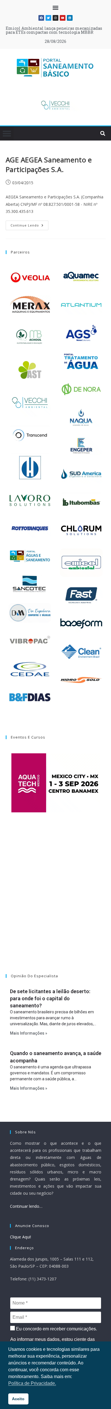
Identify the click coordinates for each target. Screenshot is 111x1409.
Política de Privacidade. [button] (32, 1383)
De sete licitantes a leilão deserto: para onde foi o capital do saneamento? (50, 998)
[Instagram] (55, 18)
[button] (55, 7)
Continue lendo (29, 224)
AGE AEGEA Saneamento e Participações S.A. (49, 164)
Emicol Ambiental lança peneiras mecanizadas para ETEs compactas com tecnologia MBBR (54, 30)
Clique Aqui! (20, 1237)
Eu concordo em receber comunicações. (56, 1328)
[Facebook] (41, 18)
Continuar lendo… (26, 1206)
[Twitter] (48, 18)
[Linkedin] (70, 18)
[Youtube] (62, 18)
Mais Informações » (28, 1033)
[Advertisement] (55, 900)
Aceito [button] (18, 1399)
